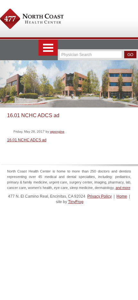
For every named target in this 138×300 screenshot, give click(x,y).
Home (121, 196)
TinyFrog (75, 202)
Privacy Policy (99, 196)
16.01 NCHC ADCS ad (27, 140)
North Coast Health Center (32, 20)
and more (123, 188)
